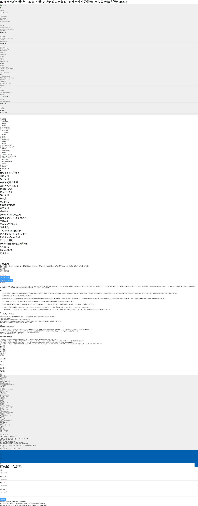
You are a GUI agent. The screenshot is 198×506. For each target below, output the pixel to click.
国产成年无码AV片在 (11, 505)
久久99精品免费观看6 (41, 505)
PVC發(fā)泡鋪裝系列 (10, 230)
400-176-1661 (3, 275)
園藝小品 (4, 227)
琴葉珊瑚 (2, 371)
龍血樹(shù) (3, 368)
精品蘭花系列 (6, 189)
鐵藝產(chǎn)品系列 (10, 237)
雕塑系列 (4, 208)
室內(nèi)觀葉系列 (9, 182)
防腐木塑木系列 (7, 205)
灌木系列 (4, 179)
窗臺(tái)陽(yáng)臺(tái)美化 (14, 234)
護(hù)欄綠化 (6, 250)
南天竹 (2, 365)
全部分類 (3, 120)
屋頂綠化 (4, 201)
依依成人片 (2, 505)
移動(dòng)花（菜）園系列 (13, 218)
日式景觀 (4, 253)
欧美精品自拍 (32, 505)
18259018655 (10, 440)
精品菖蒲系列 (6, 192)
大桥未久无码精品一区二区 (22, 505)
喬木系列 (4, 176)
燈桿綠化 (4, 247)
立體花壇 (4, 221)
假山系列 (4, 195)
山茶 (1, 374)
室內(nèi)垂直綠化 (9, 224)
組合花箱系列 (6, 240)
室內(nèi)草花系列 (9, 185)
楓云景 (3, 198)
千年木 (2, 362)
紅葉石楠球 (3, 359)
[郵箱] (99, 456)
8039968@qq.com (9, 441)
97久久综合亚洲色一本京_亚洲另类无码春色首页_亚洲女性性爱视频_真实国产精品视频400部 (22, 503)
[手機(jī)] (99, 451)
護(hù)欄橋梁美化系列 (11, 243)
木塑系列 (2, 346)
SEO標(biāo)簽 (3, 447)
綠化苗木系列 (6, 172)
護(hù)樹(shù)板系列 (10, 214)
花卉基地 (4, 211)
